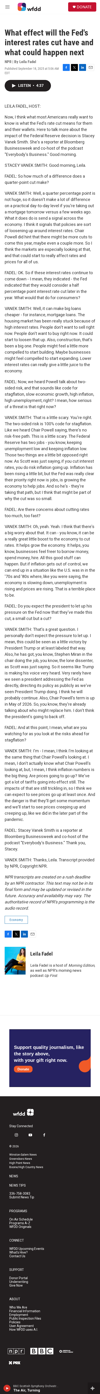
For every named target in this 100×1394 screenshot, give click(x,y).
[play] (7, 1388)
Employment (18, 1315)
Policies (14, 1322)
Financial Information (24, 1311)
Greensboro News (20, 1158)
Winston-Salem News (23, 1154)
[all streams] (94, 1388)
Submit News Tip (21, 1197)
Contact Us (17, 1256)
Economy (16, 920)
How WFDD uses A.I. (23, 1329)
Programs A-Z (19, 1223)
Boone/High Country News (26, 1167)
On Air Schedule (21, 1219)
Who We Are (18, 1307)
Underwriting (18, 1282)
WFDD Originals (20, 1227)
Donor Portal (18, 1278)
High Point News (19, 1163)
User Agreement (21, 1326)
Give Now (16, 1285)
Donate (23, 1069)
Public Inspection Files (25, 1318)
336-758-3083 (19, 1193)
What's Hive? (18, 1252)
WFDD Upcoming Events (26, 1249)
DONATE (84, 7)
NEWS (13, 1176)
